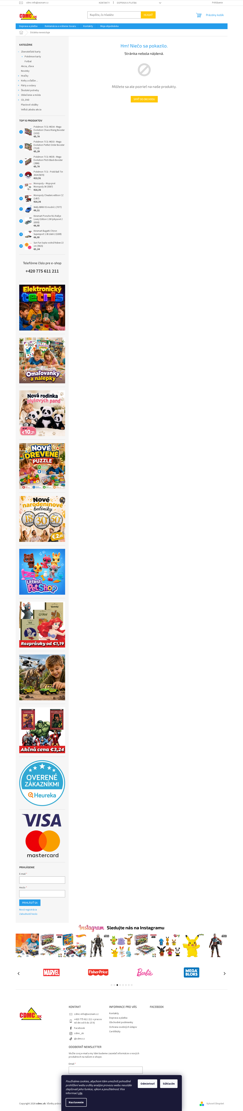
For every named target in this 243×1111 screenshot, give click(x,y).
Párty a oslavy (28, 85)
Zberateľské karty (31, 52)
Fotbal (28, 61)
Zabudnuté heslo (28, 914)
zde (80, 1093)
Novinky (25, 71)
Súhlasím (169, 1084)
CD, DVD (25, 100)
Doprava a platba (127, 2)
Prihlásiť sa (30, 902)
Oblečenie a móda (31, 95)
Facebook (79, 1028)
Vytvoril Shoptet (215, 1103)
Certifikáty (115, 1031)
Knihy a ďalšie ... (29, 80)
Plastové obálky (29, 105)
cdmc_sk (79, 1033)
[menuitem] (28, 26)
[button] (111, 985)
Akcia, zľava (27, 66)
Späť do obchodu (144, 99)
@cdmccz (79, 1039)
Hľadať (148, 14)
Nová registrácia (28, 910)
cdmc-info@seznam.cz (86, 1014)
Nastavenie (76, 1102)
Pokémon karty (33, 56)
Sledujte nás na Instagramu (135, 927)
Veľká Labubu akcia (31, 109)
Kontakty (104, 2)
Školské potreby (30, 90)
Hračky (24, 76)
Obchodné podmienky (121, 1022)
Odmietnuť (147, 1084)
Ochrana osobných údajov (123, 1027)
